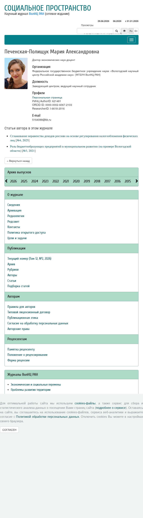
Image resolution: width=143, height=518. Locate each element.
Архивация (14, 210)
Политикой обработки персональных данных (47, 416)
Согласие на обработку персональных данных (37, 323)
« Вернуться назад (18, 161)
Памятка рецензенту (21, 349)
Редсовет (13, 222)
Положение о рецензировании (27, 355)
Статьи (11, 281)
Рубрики (13, 270)
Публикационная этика (22, 318)
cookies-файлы (85, 403)
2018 (97, 181)
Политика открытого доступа (26, 233)
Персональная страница (47, 97)
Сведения (13, 205)
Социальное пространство (47, 8)
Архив (11, 264)
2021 (66, 181)
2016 (118, 181)
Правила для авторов (21, 307)
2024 (34, 181)
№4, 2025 (22, 140)
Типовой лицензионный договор (28, 312)
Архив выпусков (19, 172)
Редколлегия (15, 216)
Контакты (13, 227)
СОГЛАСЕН (9, 430)
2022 (56, 181)
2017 (107, 181)
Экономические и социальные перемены (36, 384)
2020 (76, 181)
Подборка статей (18, 286)
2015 (128, 181)
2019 (87, 181)
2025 (24, 181)
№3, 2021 (29, 151)
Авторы (12, 275)
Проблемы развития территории (30, 390)
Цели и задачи (17, 238)
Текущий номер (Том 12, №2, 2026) (29, 259)
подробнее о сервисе (111, 407)
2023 (45, 181)
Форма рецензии (18, 360)
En (136, 30)
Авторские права (18, 329)
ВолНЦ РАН (36, 14)
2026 (13, 181)
